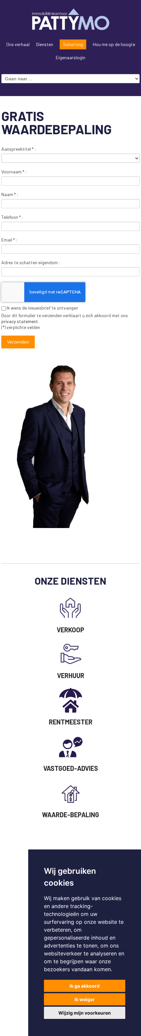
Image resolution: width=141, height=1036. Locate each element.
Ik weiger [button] (84, 999)
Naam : (9, 194)
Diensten (44, 44)
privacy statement (19, 321)
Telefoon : (12, 217)
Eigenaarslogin (70, 57)
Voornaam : (14, 171)
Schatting (73, 44)
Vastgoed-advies (70, 768)
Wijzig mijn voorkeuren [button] (84, 1013)
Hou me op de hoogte (114, 44)
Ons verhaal (18, 44)
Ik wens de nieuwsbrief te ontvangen (42, 308)
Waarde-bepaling (70, 815)
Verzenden (18, 341)
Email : (9, 239)
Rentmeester (70, 722)
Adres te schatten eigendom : (30, 262)
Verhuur (70, 675)
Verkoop (70, 630)
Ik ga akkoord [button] (85, 986)
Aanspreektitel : (18, 149)
